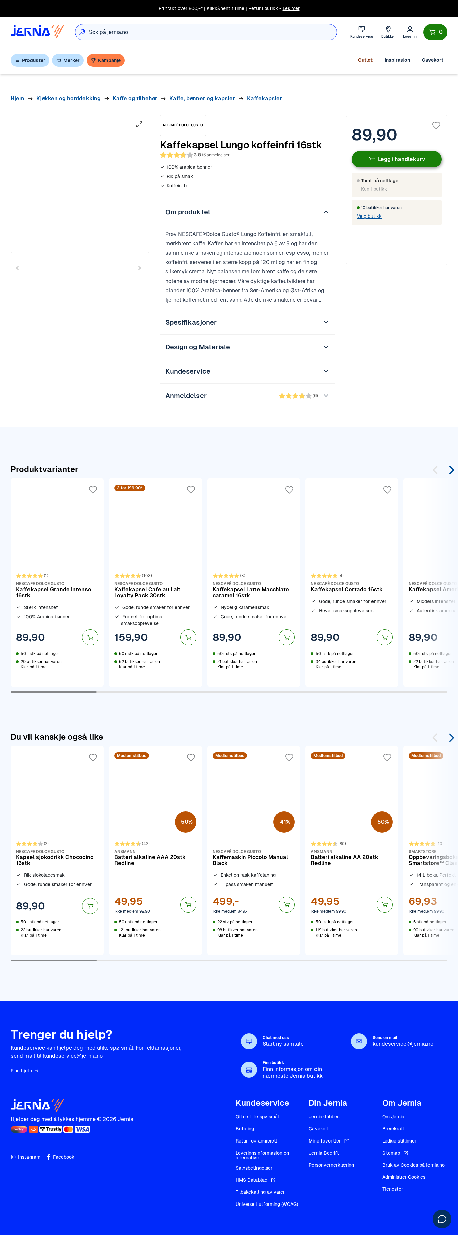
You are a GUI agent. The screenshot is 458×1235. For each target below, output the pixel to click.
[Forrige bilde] (17, 268)
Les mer (291, 8)
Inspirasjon (397, 60)
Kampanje (109, 60)
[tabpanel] (80, 184)
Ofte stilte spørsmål (257, 1116)
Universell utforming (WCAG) (267, 1204)
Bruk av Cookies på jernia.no (413, 1165)
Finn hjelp (21, 1070)
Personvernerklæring (331, 1165)
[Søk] (82, 32)
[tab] (37, 269)
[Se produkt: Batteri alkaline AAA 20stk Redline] (155, 850)
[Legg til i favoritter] (436, 126)
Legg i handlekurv (401, 159)
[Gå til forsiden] (37, 32)
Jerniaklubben (324, 1116)
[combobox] (213, 32)
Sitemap (391, 1153)
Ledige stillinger (399, 1140)
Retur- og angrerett (256, 1140)
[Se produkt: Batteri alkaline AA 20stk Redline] (351, 850)
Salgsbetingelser (254, 1168)
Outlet (365, 60)
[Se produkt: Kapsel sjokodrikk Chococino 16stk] (57, 850)
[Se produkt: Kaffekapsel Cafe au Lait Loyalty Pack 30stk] (155, 582)
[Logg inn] (409, 32)
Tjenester (392, 1189)
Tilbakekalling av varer (260, 1192)
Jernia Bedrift (324, 1153)
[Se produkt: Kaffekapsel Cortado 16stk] (351, 582)
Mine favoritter (325, 1141)
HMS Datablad (251, 1180)
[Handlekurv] (435, 32)
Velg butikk (369, 216)
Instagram (29, 1157)
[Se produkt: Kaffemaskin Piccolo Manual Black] (253, 850)
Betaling (245, 1128)
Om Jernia (393, 1116)
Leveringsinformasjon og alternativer (262, 1155)
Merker (71, 60)
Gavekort (432, 60)
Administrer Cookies (403, 1177)
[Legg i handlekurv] (90, 637)
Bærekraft (393, 1128)
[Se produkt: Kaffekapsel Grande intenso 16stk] (57, 582)
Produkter (33, 60)
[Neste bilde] (140, 268)
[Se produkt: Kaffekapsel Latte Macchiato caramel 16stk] (253, 582)
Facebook (63, 1157)
